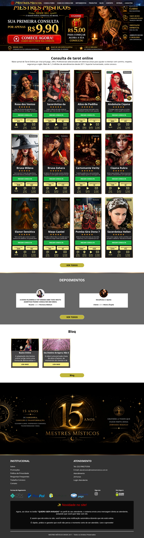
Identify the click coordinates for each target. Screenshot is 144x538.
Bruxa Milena (25, 168)
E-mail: (91, 470)
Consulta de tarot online (72, 58)
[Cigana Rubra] (119, 149)
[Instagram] (96, 495)
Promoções (15, 470)
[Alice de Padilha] (87, 86)
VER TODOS (72, 265)
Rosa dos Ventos (25, 104)
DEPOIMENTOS (81, 3)
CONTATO (109, 3)
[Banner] (72, 25)
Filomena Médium (45, 305)
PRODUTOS (93, 3)
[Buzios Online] (25, 344)
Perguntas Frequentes (19, 476)
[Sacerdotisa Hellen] (119, 213)
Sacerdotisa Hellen (119, 231)
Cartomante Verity (87, 168)
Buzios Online (25, 353)
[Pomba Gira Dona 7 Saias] (87, 213)
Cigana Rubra (119, 168)
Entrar (119, 3)
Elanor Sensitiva (25, 231)
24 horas (77, 476)
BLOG (102, 3)
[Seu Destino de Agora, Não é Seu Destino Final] (56, 344)
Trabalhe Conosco (17, 480)
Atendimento (79, 473)
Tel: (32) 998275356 (82, 466)
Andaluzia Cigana (119, 104)
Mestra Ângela (108, 305)
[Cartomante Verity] (87, 149)
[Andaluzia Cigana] (119, 86)
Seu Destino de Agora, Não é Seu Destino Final (56, 353)
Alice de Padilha (88, 104)
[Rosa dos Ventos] (25, 86)
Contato (13, 483)
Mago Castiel (56, 231)
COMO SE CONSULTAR (65, 3)
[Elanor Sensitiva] (25, 213)
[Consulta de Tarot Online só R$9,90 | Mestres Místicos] (26, 3)
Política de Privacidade (19, 473)
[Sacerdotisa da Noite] (56, 86)
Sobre (12, 466)
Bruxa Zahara (56, 168)
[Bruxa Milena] (25, 149)
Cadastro (129, 3)
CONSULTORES (49, 3)
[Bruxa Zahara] (56, 149)
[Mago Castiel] (56, 213)
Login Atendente (81, 480)
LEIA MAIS (25, 364)
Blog (72, 331)
